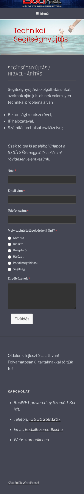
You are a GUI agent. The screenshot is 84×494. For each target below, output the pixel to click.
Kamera (18, 238)
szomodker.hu (36, 439)
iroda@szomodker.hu (44, 429)
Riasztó (18, 244)
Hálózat (18, 256)
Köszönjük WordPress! (23, 482)
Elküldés (21, 319)
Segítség (19, 269)
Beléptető (19, 250)
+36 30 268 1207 (45, 419)
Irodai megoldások (25, 263)
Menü (44, 13)
